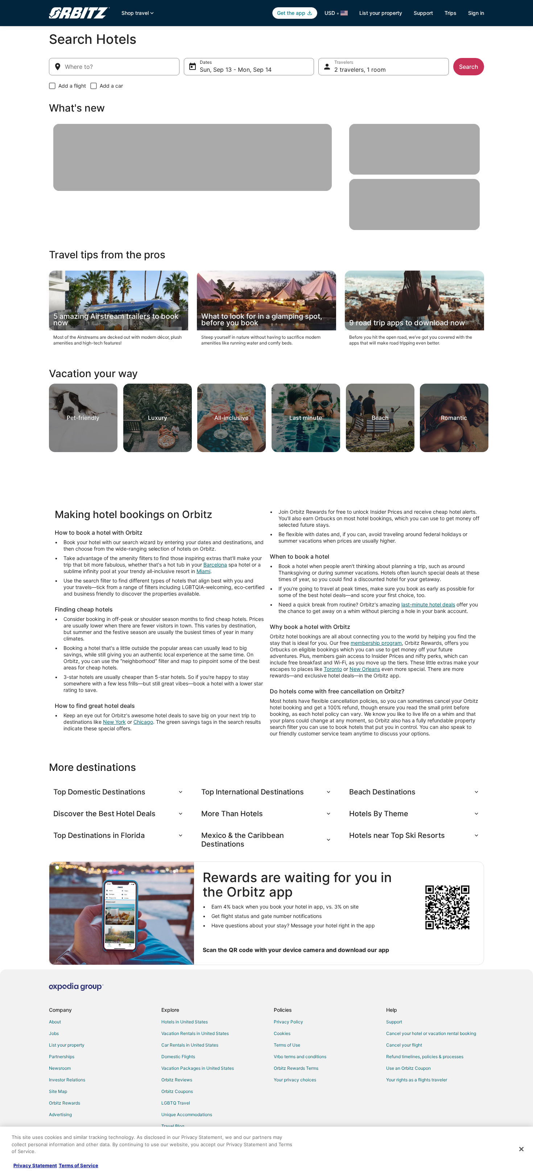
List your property (380, 13)
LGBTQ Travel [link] (175, 1103)
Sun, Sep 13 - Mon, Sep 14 (236, 69)
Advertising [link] (60, 1114)
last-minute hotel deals (428, 604)
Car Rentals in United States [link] (189, 1045)
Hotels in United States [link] (184, 1021)
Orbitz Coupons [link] (177, 1091)
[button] (118, 792)
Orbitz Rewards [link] (64, 1103)
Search (468, 66)
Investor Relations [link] (67, 1079)
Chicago (143, 722)
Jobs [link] (54, 1033)
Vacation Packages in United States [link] (197, 1068)
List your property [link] (66, 1045)
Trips (450, 13)
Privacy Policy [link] (288, 1021)
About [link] (55, 1021)
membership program (376, 643)
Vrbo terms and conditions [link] (300, 1056)
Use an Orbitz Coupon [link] (408, 1068)
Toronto (333, 669)
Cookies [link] (282, 1033)
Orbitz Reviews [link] (176, 1079)
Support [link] (394, 1021)
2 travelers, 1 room (360, 69)
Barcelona (215, 565)
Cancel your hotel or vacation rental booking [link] (431, 1033)
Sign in (476, 13)
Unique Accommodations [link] (186, 1114)
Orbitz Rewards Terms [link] (296, 1068)
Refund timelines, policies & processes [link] (424, 1056)
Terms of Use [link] (287, 1045)
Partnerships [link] (61, 1056)
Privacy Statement (35, 1165)
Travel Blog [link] (172, 1126)
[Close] (521, 1149)
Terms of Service (78, 1165)
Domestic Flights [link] (178, 1056)
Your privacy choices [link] (295, 1079)
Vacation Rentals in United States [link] (195, 1033)
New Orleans (365, 669)
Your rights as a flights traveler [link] (416, 1079)
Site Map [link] (58, 1091)
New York (114, 722)
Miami (203, 571)
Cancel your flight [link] (404, 1045)
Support (423, 13)
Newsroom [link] (60, 1068)
